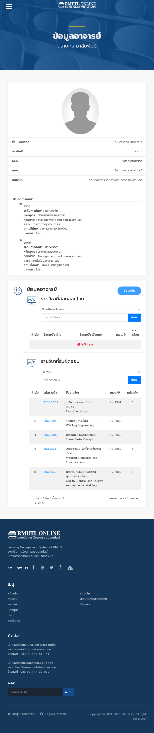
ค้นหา (135, 317)
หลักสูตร (13, 610)
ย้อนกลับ (129, 291)
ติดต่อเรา (85, 604)
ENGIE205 (50, 421)
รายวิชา (12, 599)
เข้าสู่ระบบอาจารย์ (55, 714)
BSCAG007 (51, 402)
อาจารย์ (12, 604)
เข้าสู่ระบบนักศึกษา (23, 714)
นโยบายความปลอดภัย (93, 599)
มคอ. (11, 615)
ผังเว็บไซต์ (14, 621)
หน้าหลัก (13, 593)
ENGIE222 (50, 472)
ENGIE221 (50, 449)
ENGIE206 (50, 435)
